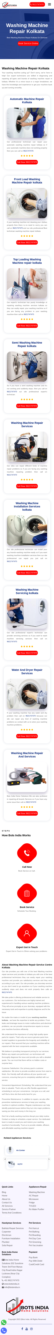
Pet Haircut (34, 1228)
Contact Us (7, 1202)
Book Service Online (28, 43)
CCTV (20, 1164)
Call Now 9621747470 (27, 162)
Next (49, 1159)
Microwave (34, 1199)
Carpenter (6, 1232)
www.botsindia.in (11, 1284)
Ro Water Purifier (36, 1209)
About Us (6, 1199)
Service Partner (9, 1209)
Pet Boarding (35, 1235)
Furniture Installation (11, 1238)
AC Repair (33, 1196)
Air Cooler (20, 1150)
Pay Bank (33, 1257)
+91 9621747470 (11, 1280)
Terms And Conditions (11, 1213)
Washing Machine (37, 1192)
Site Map (6, 1216)
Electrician (6, 1235)
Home (4, 1196)
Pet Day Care (35, 1238)
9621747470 (28, 151)
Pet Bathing (34, 1232)
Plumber (5, 1242)
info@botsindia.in (12, 1287)
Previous (5, 1159)
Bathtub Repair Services (13, 1228)
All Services (7, 1206)
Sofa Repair (7, 1245)
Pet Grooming (35, 1242)
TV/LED (32, 1206)
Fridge (32, 1202)
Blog (4, 1192)
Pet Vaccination (36, 1245)
